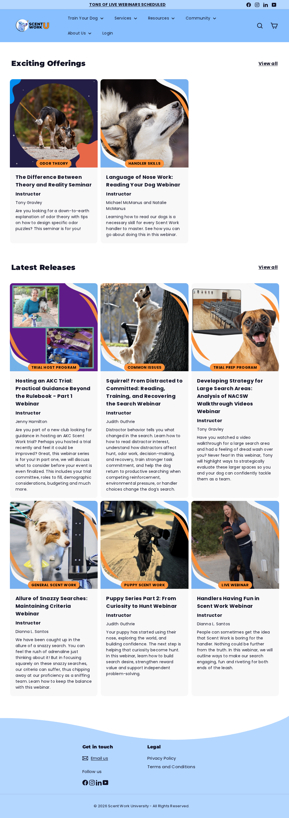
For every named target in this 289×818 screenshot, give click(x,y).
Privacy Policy (161, 758)
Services (124, 18)
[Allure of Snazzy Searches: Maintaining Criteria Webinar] (54, 598)
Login (107, 33)
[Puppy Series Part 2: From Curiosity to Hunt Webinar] (144, 598)
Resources (159, 18)
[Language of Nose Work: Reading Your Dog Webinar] (144, 161)
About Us (77, 33)
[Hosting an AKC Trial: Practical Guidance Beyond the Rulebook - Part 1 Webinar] (54, 390)
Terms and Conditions (171, 767)
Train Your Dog (83, 18)
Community (198, 18)
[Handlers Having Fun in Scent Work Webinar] (235, 598)
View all (268, 63)
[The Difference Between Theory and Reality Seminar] (54, 161)
